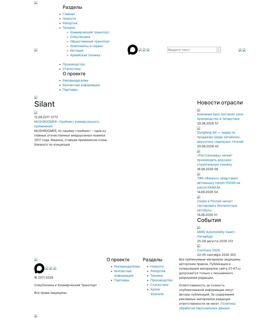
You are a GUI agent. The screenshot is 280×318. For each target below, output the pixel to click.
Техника (69, 28)
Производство (74, 64)
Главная (69, 14)
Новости (69, 18)
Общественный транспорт (90, 41)
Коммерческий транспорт (90, 32)
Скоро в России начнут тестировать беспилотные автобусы (217, 205)
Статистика (72, 69)
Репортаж (70, 23)
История (76, 50)
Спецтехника (80, 37)
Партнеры (70, 89)
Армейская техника (85, 55)
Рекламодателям (75, 80)
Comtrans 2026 (208, 250)
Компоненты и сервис (86, 46)
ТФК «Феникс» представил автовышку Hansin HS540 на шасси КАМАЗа (218, 182)
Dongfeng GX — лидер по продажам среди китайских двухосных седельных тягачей (220, 137)
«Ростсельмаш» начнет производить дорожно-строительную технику (215, 159)
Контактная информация (81, 85)
